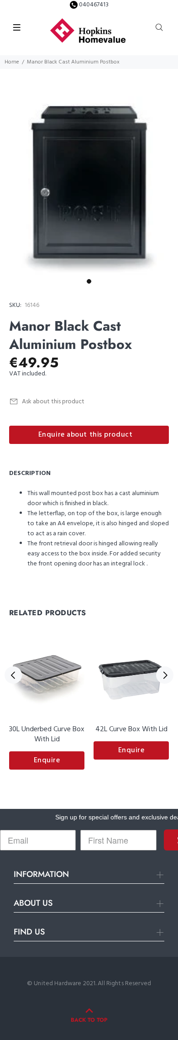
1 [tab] (89, 281)
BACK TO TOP (89, 1020)
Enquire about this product (85, 435)
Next (164, 675)
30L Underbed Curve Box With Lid (46, 734)
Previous (13, 675)
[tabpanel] (89, 185)
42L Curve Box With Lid (131, 729)
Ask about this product (53, 401)
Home (12, 62)
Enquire (47, 760)
